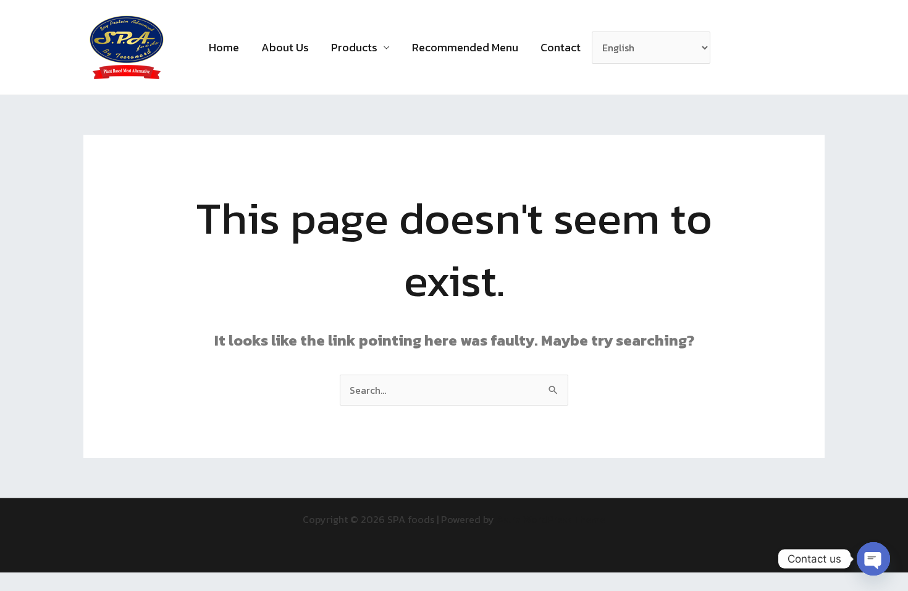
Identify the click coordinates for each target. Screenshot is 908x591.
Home (224, 47)
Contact (560, 47)
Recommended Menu (465, 47)
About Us (285, 47)
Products (354, 47)
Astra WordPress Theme (551, 519)
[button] (736, 48)
